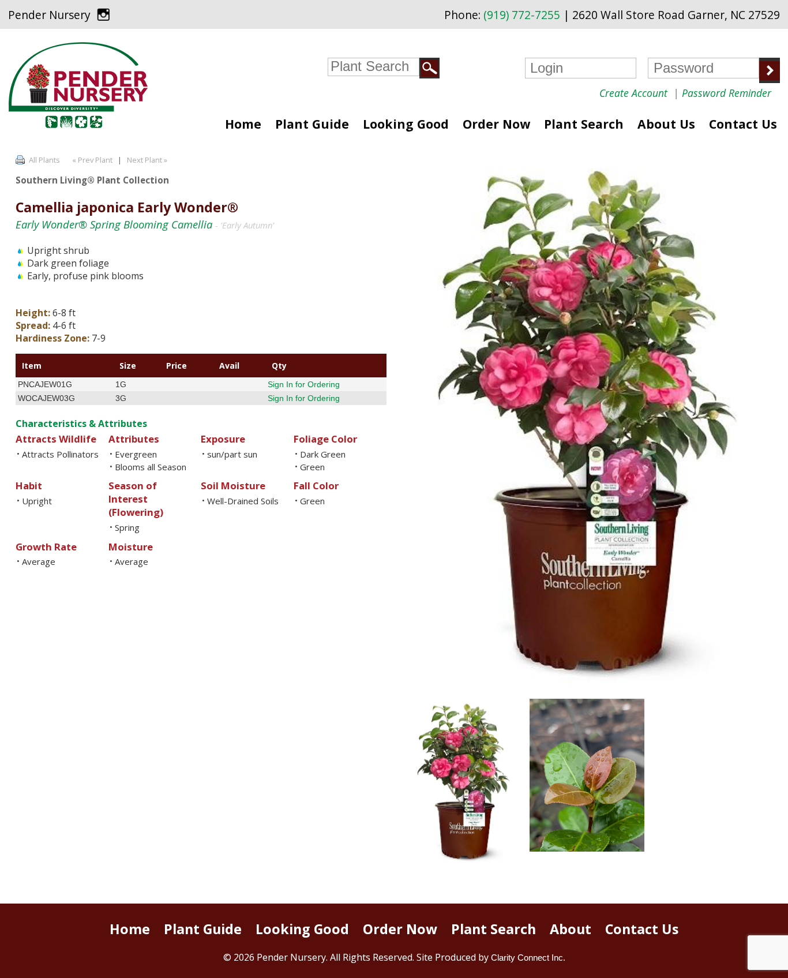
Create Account (633, 93)
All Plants (44, 160)
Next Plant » (148, 160)
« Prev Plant (91, 160)
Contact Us (743, 123)
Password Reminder (726, 93)
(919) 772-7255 (521, 15)
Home (243, 123)
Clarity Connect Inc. (528, 957)
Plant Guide (312, 123)
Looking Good (406, 123)
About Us (666, 123)
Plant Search (584, 123)
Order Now (496, 123)
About (570, 929)
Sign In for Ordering (304, 384)
